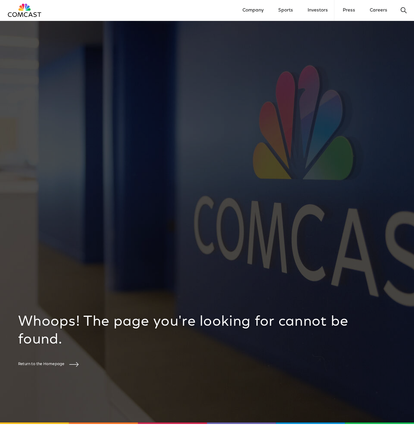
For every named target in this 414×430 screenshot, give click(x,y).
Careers (378, 10)
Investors (318, 10)
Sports (285, 10)
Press (349, 10)
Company (253, 10)
